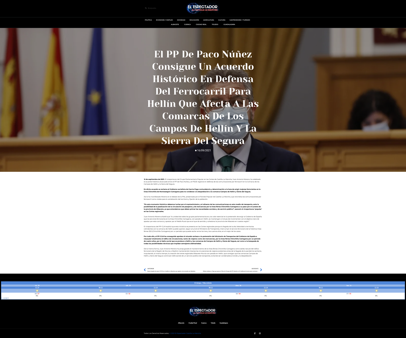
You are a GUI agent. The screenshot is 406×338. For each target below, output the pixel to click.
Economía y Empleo (164, 20)
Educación (194, 20)
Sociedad (181, 20)
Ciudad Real (193, 323)
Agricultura (208, 20)
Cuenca (203, 323)
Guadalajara (224, 323)
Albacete (181, 323)
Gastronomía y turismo (240, 20)
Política (148, 20)
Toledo (213, 323)
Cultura (221, 20)
